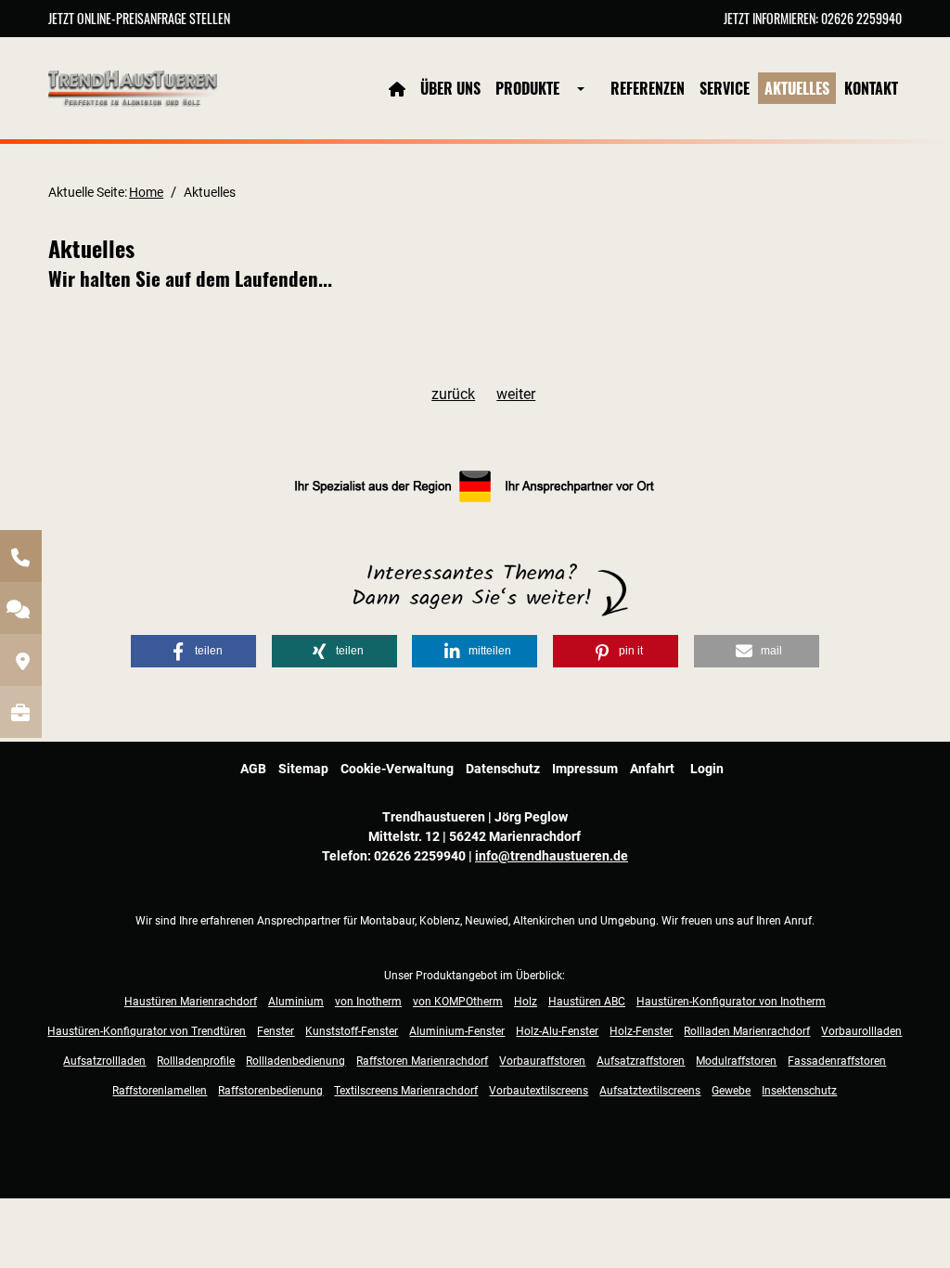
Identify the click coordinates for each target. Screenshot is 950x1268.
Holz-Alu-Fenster (557, 1031)
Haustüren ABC (586, 1001)
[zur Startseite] (133, 87)
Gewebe (731, 1090)
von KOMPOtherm (458, 1001)
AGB (253, 768)
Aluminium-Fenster (457, 1031)
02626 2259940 (861, 18)
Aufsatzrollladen (104, 1061)
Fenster (275, 1031)
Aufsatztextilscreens (649, 1090)
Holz (525, 1001)
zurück (453, 394)
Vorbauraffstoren (542, 1061)
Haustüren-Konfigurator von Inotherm (731, 1001)
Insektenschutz (799, 1090)
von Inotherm (368, 1001)
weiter (515, 394)
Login (707, 768)
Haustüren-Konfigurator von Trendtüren (146, 1031)
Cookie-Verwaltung (397, 768)
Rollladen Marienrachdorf (747, 1031)
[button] (193, 651)
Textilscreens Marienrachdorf (406, 1090)
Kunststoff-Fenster (351, 1031)
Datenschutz (503, 768)
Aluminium (296, 1001)
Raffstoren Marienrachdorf (422, 1061)
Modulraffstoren (736, 1061)
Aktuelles (796, 88)
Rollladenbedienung (295, 1061)
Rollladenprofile (196, 1061)
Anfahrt (652, 768)
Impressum (585, 768)
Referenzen (647, 88)
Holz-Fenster (641, 1031)
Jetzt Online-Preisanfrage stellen (139, 18)
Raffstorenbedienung (270, 1090)
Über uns (450, 88)
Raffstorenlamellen (159, 1090)
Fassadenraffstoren (837, 1061)
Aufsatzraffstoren (641, 1061)
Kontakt (871, 88)
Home (146, 192)
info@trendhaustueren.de (551, 855)
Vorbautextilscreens (538, 1090)
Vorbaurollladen (861, 1031)
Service (725, 88)
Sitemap (303, 768)
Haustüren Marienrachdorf (190, 1001)
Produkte (527, 88)
